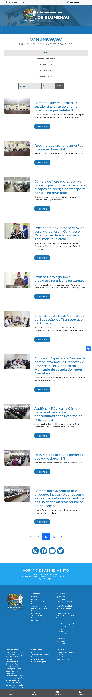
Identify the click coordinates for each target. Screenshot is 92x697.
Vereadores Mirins (63, 618)
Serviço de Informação (65, 652)
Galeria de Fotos (37, 659)
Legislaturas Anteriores (65, 615)
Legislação (60, 641)
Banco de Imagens (38, 662)
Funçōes (34, 599)
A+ (82, 2)
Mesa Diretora (61, 599)
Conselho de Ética (63, 613)
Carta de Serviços (38, 601)
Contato (60, 649)
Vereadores (61, 594)
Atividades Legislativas (67, 624)
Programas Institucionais (40, 611)
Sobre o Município (38, 615)
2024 (22, 2)
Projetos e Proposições (65, 627)
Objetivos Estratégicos (40, 606)
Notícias (14, 2)
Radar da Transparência (15, 676)
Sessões (59, 636)
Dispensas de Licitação (15, 655)
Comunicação (37, 649)
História (34, 597)
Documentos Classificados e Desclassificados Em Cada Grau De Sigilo (16, 680)
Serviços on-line (37, 604)
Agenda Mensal (62, 632)
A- (86, 2)
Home (7, 2)
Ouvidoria (60, 655)
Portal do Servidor (38, 620)
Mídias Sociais (61, 657)
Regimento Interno (38, 618)
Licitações (10, 673)
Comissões (60, 638)
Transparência (12, 649)
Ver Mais (42, 126)
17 (38, 536)
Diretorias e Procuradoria (41, 613)
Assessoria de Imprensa (40, 655)
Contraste (74, 2)
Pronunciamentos (63, 643)
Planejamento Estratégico (41, 608)
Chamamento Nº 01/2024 (15, 662)
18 (46, 536)
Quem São (60, 597)
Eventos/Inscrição (63, 659)
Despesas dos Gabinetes (15, 666)
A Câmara (35, 594)
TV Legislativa (36, 657)
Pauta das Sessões (63, 629)
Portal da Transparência (15, 652)
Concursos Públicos (13, 664)
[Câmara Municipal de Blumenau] (46, 6)
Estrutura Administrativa (65, 611)
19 (54, 536)
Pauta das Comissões (64, 634)
